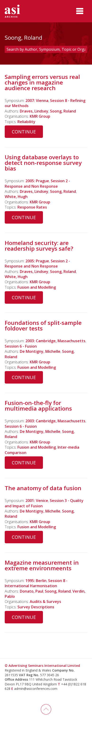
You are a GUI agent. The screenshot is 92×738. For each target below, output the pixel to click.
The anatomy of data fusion (43, 488)
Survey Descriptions (35, 607)
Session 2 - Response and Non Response (37, 183)
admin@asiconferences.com (35, 688)
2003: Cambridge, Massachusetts (55, 340)
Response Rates (32, 207)
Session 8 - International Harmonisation (36, 583)
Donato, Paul (31, 591)
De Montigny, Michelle (40, 351)
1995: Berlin (35, 580)
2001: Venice (36, 500)
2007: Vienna (36, 100)
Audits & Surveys (45, 601)
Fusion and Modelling (36, 287)
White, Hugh (16, 196)
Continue (24, 131)
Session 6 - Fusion (21, 346)
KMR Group (40, 116)
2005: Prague (37, 180)
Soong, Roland (63, 111)
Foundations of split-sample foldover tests (43, 325)
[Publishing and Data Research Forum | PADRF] (16, 11)
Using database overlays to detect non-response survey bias (43, 162)
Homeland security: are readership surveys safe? (39, 245)
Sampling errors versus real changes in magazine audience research (42, 82)
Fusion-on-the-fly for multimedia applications (38, 405)
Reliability (26, 121)
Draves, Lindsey (34, 111)
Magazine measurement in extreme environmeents (42, 565)
